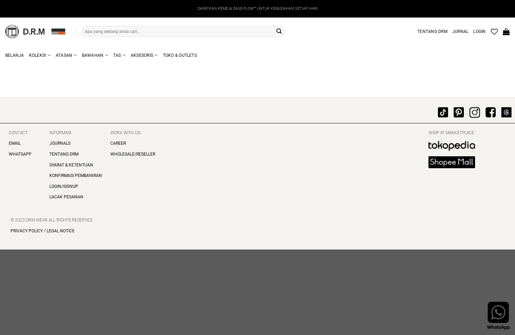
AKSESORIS (142, 55)
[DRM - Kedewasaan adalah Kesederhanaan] (35, 32)
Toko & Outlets (180, 55)
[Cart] (506, 31)
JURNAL (460, 31)
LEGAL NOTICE (60, 230)
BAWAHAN (93, 55)
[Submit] (278, 31)
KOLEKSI (37, 55)
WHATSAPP (20, 154)
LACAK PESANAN (66, 196)
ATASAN (64, 55)
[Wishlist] (494, 31)
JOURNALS (59, 143)
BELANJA (14, 55)
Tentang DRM (432, 31)
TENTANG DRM (63, 154)
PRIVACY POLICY (27, 230)
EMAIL (15, 143)
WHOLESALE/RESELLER (132, 154)
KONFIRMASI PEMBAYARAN (75, 175)
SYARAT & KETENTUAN (71, 165)
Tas (117, 55)
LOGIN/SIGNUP (63, 186)
